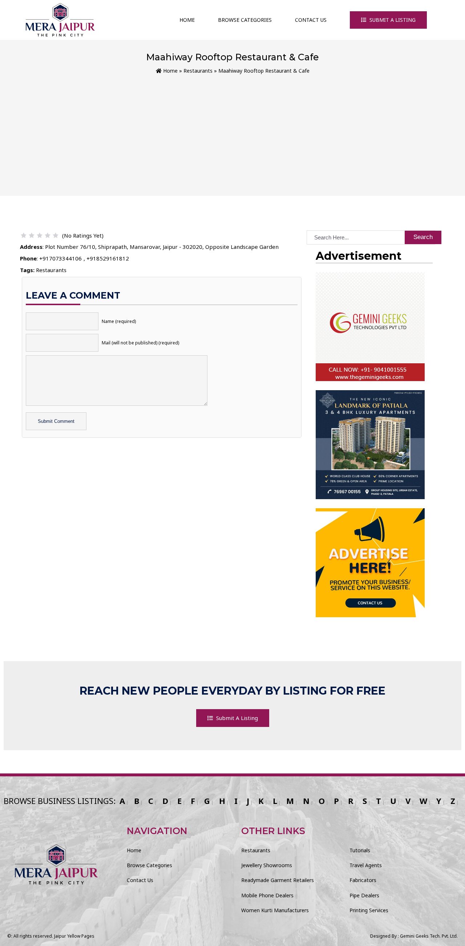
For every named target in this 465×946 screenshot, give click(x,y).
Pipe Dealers (364, 895)
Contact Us (311, 19)
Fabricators (362, 880)
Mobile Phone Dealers (267, 895)
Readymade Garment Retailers (277, 880)
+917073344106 (60, 258)
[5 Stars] (55, 235)
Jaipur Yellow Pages (74, 936)
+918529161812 (107, 258)
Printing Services (368, 910)
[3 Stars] (39, 235)
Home (187, 19)
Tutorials (359, 850)
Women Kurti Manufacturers (275, 910)
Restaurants (198, 70)
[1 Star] (23, 235)
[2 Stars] (31, 235)
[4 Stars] (47, 235)
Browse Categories (245, 19)
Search (423, 237)
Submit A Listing (392, 19)
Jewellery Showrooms (266, 865)
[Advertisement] (232, 130)
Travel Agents (365, 865)
